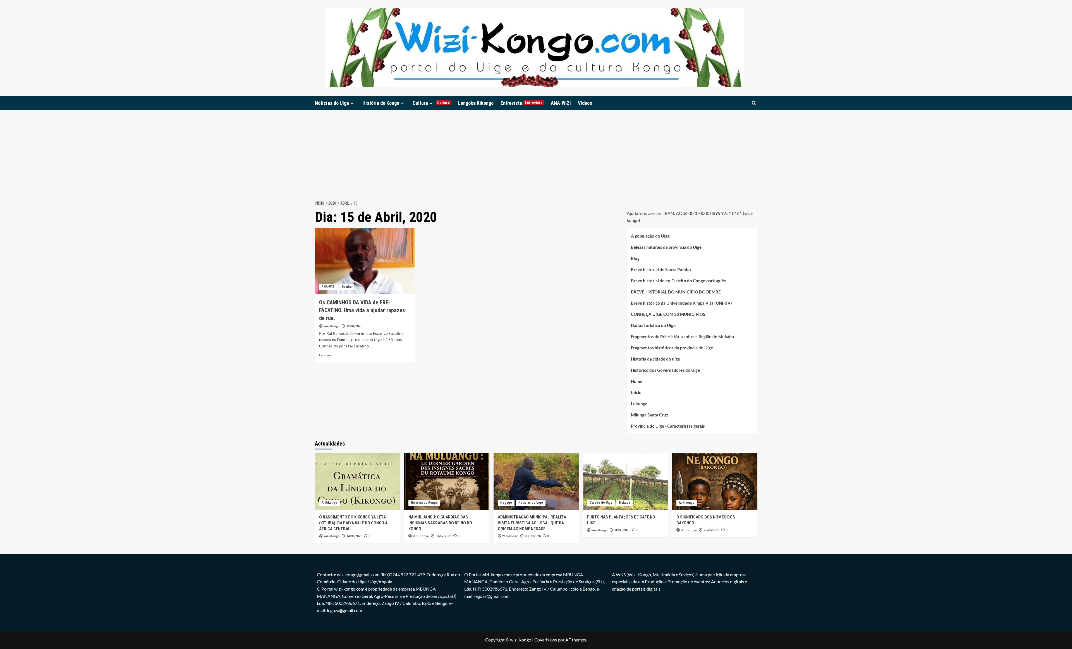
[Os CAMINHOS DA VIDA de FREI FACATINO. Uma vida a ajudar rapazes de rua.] (365, 261)
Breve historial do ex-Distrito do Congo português (678, 280)
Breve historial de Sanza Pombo (661, 269)
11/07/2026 (443, 536)
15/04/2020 (354, 326)
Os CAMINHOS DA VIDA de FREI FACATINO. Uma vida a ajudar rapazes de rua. (362, 310)
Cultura (431, 103)
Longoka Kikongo (476, 103)
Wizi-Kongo (332, 326)
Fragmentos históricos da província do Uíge (672, 347)
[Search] (753, 103)
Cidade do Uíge (601, 502)
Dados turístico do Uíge (653, 325)
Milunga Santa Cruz (649, 414)
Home (636, 381)
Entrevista (521, 103)
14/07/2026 (354, 536)
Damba (346, 287)
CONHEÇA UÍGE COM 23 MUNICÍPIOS (668, 314)
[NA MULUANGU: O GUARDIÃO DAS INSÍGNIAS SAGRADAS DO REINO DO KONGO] (446, 481)
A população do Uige (650, 235)
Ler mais (325, 355)
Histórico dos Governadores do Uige (665, 370)
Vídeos (585, 103)
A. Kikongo (329, 502)
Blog (635, 258)
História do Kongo (380, 103)
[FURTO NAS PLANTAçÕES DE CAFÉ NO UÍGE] (625, 481)
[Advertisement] (536, 152)
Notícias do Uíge (332, 103)
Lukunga (639, 403)
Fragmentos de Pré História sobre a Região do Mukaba (682, 336)
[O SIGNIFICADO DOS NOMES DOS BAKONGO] (714, 481)
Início (636, 392)
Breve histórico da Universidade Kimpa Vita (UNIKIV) (681, 302)
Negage (506, 502)
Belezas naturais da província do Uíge (666, 247)
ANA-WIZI (561, 103)
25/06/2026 (711, 530)
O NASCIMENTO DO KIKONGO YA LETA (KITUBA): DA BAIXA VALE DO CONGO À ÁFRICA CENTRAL (353, 523)
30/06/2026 (533, 536)
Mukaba (624, 502)
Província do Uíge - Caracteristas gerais (668, 425)
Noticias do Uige (530, 502)
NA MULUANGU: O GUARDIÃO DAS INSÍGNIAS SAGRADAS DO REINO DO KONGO (440, 523)
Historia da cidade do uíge (655, 358)
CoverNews (545, 639)
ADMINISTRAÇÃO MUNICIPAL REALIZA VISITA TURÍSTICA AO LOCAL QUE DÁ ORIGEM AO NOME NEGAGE (532, 523)
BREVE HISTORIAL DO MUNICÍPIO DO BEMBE (676, 291)
